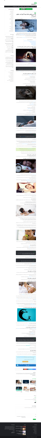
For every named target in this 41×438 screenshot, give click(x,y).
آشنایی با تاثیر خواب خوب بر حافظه (33, 391)
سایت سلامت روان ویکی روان (33, 63)
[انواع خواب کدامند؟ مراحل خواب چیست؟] (26, 381)
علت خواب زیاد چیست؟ (31, 104)
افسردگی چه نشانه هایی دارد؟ (11, 76)
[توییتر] (33, 375)
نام (35, 414)
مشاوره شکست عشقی (11, 18)
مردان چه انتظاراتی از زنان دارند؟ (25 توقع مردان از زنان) (19, 431)
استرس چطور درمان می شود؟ (11, 75)
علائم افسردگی (29, 297)
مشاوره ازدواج (12, 17)
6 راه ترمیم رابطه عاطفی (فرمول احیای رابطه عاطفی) (9, 62)
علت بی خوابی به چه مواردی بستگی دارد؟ (32, 41)
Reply (35, 402)
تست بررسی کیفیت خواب (30, 148)
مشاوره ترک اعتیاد (11, 16)
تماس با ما (35, 433)
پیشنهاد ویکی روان (34, 45)
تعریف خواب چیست (24, 37)
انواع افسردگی (23, 294)
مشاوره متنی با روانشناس (20, 357)
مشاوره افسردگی (12, 29)
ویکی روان (35, 6)
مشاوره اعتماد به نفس (11, 13)
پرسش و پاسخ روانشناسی (15, 6)
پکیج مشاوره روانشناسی (11, 26)
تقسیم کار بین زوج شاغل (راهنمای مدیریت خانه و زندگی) (19, 433)
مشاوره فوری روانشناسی (11, 28)
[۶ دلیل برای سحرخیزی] (26, 389)
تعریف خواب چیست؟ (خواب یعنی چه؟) (19, 391)
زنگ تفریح (19, 6)
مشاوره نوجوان (12, 27)
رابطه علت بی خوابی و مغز (33, 43)
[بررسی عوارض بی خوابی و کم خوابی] (19, 382)
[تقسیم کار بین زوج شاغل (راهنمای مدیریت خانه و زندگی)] (24, 434)
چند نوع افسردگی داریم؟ (11, 77)
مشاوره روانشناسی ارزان (11, 19)
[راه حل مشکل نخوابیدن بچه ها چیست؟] (33, 382)
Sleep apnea (30, 132)
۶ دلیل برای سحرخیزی (27, 391)
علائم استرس (18, 328)
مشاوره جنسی (12, 25)
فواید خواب (20, 71)
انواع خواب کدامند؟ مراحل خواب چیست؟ (26, 384)
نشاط (29, 247)
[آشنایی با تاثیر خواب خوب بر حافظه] (33, 389)
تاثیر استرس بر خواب (34, 328)
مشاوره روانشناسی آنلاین (34, 427)
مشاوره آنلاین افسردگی (33, 304)
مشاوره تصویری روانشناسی (11, 31)
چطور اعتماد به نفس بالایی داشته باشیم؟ (10, 80)
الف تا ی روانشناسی (32, 6)
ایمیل (35, 416)
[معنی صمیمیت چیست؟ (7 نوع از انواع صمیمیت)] (24, 427)
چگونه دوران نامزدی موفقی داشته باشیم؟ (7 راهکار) (18, 428)
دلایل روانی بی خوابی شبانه (33, 44)
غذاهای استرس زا (27, 179)
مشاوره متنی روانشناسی (11, 14)
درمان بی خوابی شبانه (23, 136)
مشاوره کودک (12, 15)
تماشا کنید (24, 6)
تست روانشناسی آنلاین (28, 6)
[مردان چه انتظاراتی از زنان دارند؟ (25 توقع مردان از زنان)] (24, 432)
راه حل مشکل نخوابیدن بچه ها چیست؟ (33, 384)
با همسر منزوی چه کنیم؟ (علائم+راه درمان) (10, 63)
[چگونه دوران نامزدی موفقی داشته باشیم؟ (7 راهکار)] (24, 429)
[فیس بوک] (34, 375)
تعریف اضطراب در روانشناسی (11, 79)
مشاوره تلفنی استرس (29, 180)
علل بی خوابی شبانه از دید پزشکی (33, 42)
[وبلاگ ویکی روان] (34, 3)
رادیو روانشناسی (21, 6)
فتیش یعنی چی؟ (12, 78)
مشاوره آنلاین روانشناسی (22, 356)
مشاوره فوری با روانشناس (25, 361)
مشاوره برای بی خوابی (22, 34)
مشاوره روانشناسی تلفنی (11, 30)
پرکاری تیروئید (29, 108)
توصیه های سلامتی (30, 276)
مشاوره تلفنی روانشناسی (34, 142)
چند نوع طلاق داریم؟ (11, 81)
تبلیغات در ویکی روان (34, 432)
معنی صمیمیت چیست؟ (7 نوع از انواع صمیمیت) (19, 426)
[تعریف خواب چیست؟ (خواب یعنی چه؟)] (19, 389)
